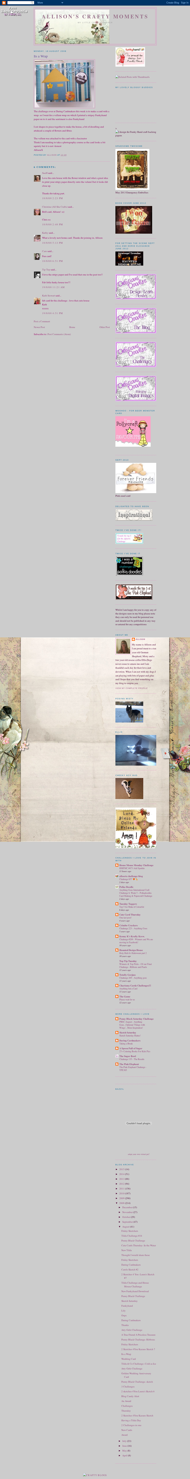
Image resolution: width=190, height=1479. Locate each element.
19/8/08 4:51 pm (52, 313)
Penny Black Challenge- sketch (137, 1381)
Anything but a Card (128, 988)
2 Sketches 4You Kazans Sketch (137, 1415)
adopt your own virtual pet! (139, 1154)
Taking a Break (126, 1043)
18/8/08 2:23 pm (52, 198)
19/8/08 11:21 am (53, 287)
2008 (122, 1203)
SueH (45, 173)
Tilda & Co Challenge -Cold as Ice (138, 1363)
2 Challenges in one (131, 1425)
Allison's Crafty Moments (95, 16)
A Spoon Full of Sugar (130, 1048)
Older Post (104, 327)
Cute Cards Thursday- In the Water (138, 1245)
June (124, 1445)
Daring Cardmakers (129, 1040)
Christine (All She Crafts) (54, 206)
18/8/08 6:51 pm (52, 261)
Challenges (127, 1405)
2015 (122, 1169)
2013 (122, 1179)
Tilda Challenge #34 (131, 1235)
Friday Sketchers (129, 1231)
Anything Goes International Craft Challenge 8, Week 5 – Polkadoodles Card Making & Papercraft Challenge (135, 892)
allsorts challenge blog (131, 876)
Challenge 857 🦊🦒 (128, 879)
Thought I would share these (135, 1255)
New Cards (126, 1430)
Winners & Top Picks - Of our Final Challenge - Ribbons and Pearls (135, 965)
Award (124, 1434)
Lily (123, 1310)
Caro (44, 251)
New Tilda (126, 1250)
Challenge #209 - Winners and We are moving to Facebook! (136, 941)
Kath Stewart (48, 295)
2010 (122, 1193)
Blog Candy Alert (130, 1396)
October (126, 1217)
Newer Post (39, 327)
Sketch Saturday (127, 1032)
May (124, 1450)
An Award (126, 1401)
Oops (124, 1315)
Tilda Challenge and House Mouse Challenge (135, 1284)
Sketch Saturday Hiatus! (130, 1035)
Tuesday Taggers (128, 903)
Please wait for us (127, 999)
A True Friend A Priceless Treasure (138, 1334)
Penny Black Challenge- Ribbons (138, 1339)
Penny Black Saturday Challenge (136, 1018)
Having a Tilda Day (131, 1420)
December (127, 1207)
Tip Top (46, 269)
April (125, 1455)
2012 (122, 1183)
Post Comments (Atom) (59, 334)
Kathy (45, 232)
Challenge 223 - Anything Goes (133, 928)
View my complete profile (131, 688)
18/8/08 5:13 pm (52, 242)
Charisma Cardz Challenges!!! (135, 985)
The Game (124, 996)
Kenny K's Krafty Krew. (132, 936)
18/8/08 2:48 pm (52, 224)
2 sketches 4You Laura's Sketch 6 (138, 1391)
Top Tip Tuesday (128, 961)
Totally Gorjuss (127, 974)
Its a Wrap (126, 1354)
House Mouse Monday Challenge (136, 865)
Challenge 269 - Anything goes (133, 977)
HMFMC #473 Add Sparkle (132, 868)
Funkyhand (127, 1305)
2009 (122, 1198)
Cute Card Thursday (130, 914)
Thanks (125, 1325)
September (127, 1221)
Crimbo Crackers (128, 925)
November (127, 1212)
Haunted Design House (131, 950)
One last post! (125, 917)
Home (72, 327)
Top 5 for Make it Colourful (131, 906)
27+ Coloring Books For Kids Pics (134, 1051)
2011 (122, 1188)
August (126, 1226)
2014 (122, 1174)
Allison (140, 639)
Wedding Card (128, 1359)
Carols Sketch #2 (129, 1269)
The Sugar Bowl (127, 1056)
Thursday (126, 1410)
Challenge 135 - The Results (131, 1059)
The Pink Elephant (129, 1064)
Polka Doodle (126, 887)
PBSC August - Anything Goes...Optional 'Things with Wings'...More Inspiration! (132, 1024)
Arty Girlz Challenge (131, 1330)
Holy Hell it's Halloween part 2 (133, 953)
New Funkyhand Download (135, 1291)
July (124, 1441)
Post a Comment (42, 321)
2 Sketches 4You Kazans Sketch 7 (138, 1349)
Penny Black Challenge (133, 1240)
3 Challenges (128, 1386)
